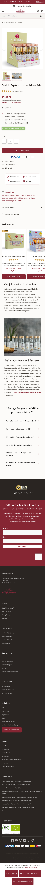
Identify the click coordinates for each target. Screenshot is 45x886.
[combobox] (18, 16)
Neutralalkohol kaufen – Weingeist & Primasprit (16, 804)
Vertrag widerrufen (11, 730)
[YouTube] (16, 840)
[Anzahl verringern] (4, 141)
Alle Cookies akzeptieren (22, 881)
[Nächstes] (41, 48)
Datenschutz (5, 711)
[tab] (22, 196)
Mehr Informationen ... (31, 868)
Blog (3, 811)
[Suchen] (41, 16)
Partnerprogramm (7, 693)
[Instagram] (20, 840)
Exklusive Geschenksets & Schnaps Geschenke (16, 785)
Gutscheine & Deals (8, 766)
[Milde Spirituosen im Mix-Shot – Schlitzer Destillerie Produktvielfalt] (22, 48)
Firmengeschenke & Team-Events (12, 760)
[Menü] (3, 10)
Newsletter (5, 763)
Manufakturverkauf (8, 608)
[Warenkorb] (42, 10)
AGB (31, 519)
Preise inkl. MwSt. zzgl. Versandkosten (11, 102)
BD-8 (38, 853)
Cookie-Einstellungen (8, 722)
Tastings (4, 618)
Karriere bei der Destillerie (10, 672)
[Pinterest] (11, 168)
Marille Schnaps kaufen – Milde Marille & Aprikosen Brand (19, 797)
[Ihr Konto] (38, 10)
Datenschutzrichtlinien (17, 521)
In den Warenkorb (22, 150)
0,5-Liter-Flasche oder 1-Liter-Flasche (27, 392)
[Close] (42, 2)
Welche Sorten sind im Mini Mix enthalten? (22, 421)
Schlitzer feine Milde (8, 640)
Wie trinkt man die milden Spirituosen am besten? (22, 463)
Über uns (4, 658)
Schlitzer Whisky (7, 636)
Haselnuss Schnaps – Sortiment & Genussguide (16, 781)
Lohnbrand (5, 756)
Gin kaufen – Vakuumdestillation (12, 788)
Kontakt (4, 746)
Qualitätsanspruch (7, 661)
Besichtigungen (6, 611)
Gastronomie (6, 749)
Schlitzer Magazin (7, 665)
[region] (22, 54)
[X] (9, 168)
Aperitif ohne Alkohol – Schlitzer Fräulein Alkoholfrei (18, 807)
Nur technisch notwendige (30, 873)
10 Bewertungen (17, 91)
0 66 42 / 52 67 (6, 581)
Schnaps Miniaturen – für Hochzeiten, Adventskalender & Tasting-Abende (22, 792)
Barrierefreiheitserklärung (10, 725)
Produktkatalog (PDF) (8, 690)
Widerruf (4, 718)
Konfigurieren (11, 873)
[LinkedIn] (24, 840)
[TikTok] (28, 840)
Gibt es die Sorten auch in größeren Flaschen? (22, 454)
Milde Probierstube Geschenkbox (13, 256)
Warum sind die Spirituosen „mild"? (22, 429)
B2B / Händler (6, 753)
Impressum (5, 715)
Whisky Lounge (6, 615)
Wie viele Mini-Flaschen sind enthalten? (22, 437)
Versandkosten (6, 686)
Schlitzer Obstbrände (8, 633)
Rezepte (4, 668)
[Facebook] (6, 168)
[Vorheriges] (4, 48)
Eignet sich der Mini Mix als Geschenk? (22, 445)
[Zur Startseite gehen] (20, 10)
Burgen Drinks (6, 643)
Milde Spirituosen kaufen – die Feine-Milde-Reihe (17, 801)
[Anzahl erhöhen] (16, 141)
